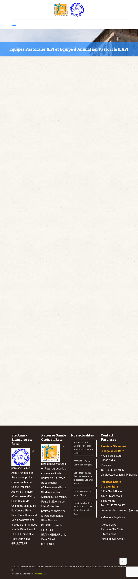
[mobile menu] (14, 24)
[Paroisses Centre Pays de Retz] (69, 10)
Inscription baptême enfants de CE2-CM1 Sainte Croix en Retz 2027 (83, 508)
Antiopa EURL (41, 574)
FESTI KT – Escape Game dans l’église (83, 463)
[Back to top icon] (123, 561)
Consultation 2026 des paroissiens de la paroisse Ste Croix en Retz (83, 478)
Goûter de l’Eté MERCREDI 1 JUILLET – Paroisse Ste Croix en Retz (84, 447)
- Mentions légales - (113, 517)
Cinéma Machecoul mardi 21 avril (83, 493)
